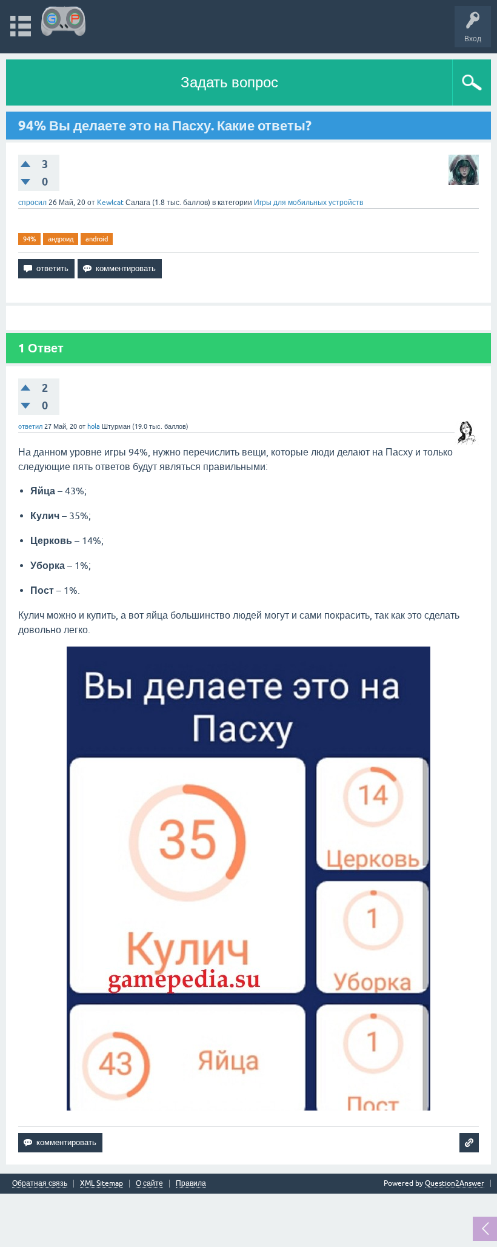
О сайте (149, 1184)
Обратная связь (39, 1184)
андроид (60, 239)
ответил (30, 426)
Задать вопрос (229, 82)
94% (29, 239)
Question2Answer (454, 1183)
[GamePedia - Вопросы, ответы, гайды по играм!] (63, 21)
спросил (32, 202)
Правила (191, 1184)
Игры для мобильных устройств (308, 202)
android (96, 239)
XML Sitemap (101, 1184)
